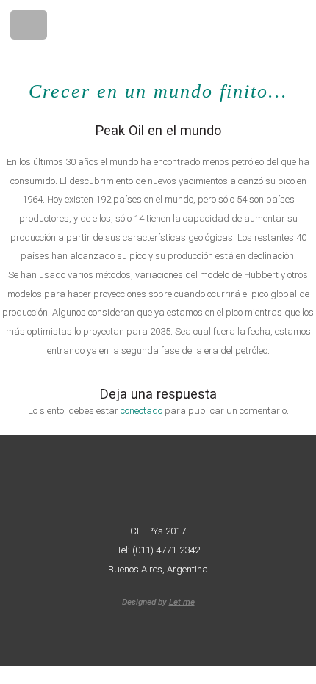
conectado (141, 410)
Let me (182, 602)
